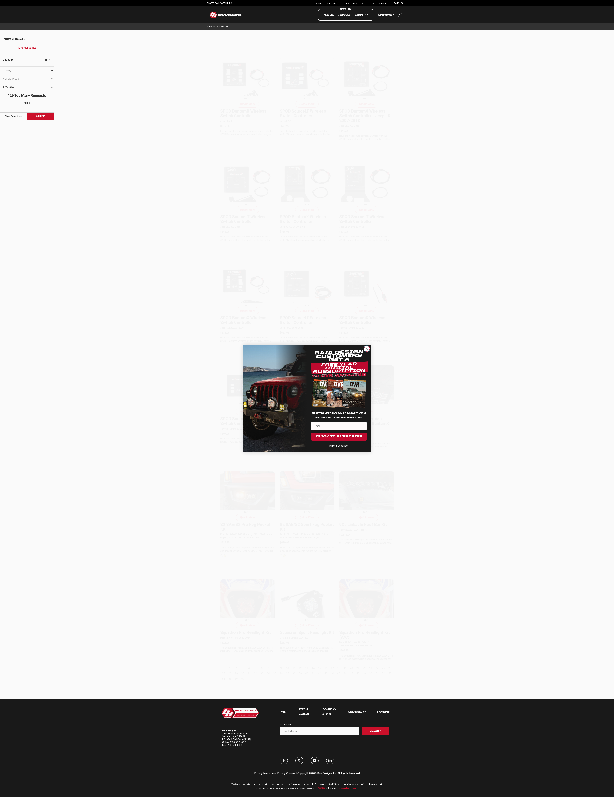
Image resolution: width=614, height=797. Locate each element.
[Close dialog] (367, 348)
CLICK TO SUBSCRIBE (339, 436)
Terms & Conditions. (339, 445)
